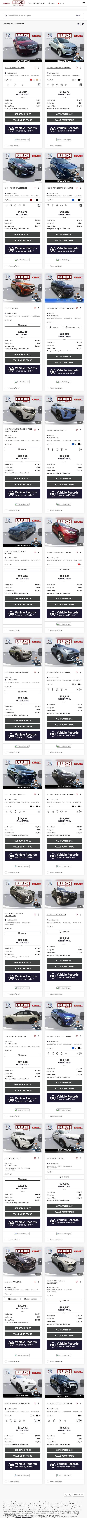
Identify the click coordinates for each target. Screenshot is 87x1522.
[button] (40, 47)
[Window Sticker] (80, 689)
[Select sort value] (82, 24)
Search (78, 15)
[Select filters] (78, 23)
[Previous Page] (66, 1495)
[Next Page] (70, 1495)
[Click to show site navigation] (83, 3)
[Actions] (38, 68)
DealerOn (18, 1517)
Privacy (29, 1517)
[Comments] (39, 85)
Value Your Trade (22, 120)
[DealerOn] (10, 1514)
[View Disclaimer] (22, 85)
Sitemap (24, 1517)
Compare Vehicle (14, 146)
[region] (23, 105)
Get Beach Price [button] (22, 114)
